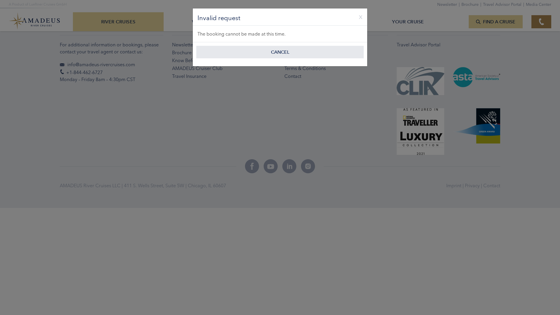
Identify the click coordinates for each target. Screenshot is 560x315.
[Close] (358, 16)
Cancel (280, 52)
